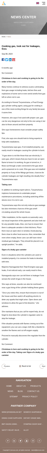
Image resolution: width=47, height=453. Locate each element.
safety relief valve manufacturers (10, 430)
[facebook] (8, 441)
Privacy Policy (30, 397)
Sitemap (14, 397)
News (10, 391)
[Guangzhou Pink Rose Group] (4, 3)
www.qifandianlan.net (12, 412)
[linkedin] (14, 441)
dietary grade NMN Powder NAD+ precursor (32, 418)
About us (21, 386)
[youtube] (27, 441)
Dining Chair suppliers (12, 418)
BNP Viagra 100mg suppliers (9, 424)
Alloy (26, 430)
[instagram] (33, 441)
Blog (20, 391)
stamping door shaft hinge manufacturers (33, 424)
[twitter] (20, 441)
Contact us (33, 391)
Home (3, 37)
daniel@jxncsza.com (37, 450)
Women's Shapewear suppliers (33, 412)
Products (35, 386)
